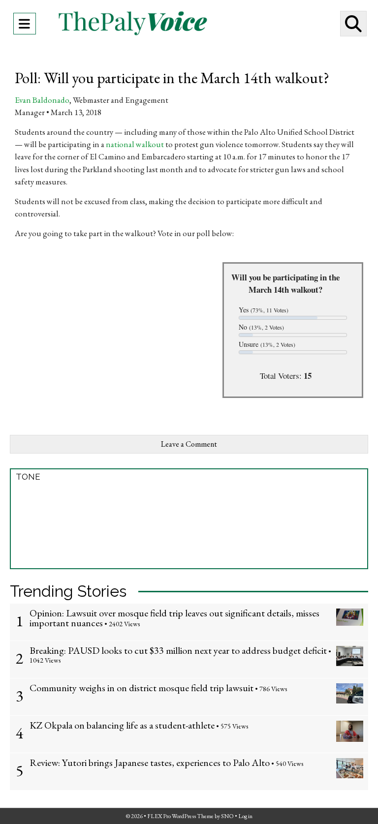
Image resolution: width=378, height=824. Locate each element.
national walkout (135, 144)
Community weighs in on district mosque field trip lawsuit (141, 687)
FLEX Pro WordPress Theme (180, 816)
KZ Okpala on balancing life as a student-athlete (122, 725)
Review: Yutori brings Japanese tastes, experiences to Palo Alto (150, 762)
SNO (227, 816)
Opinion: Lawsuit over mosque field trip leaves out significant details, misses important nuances (174, 618)
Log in (245, 816)
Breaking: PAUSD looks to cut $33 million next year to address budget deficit (178, 650)
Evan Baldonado (42, 99)
